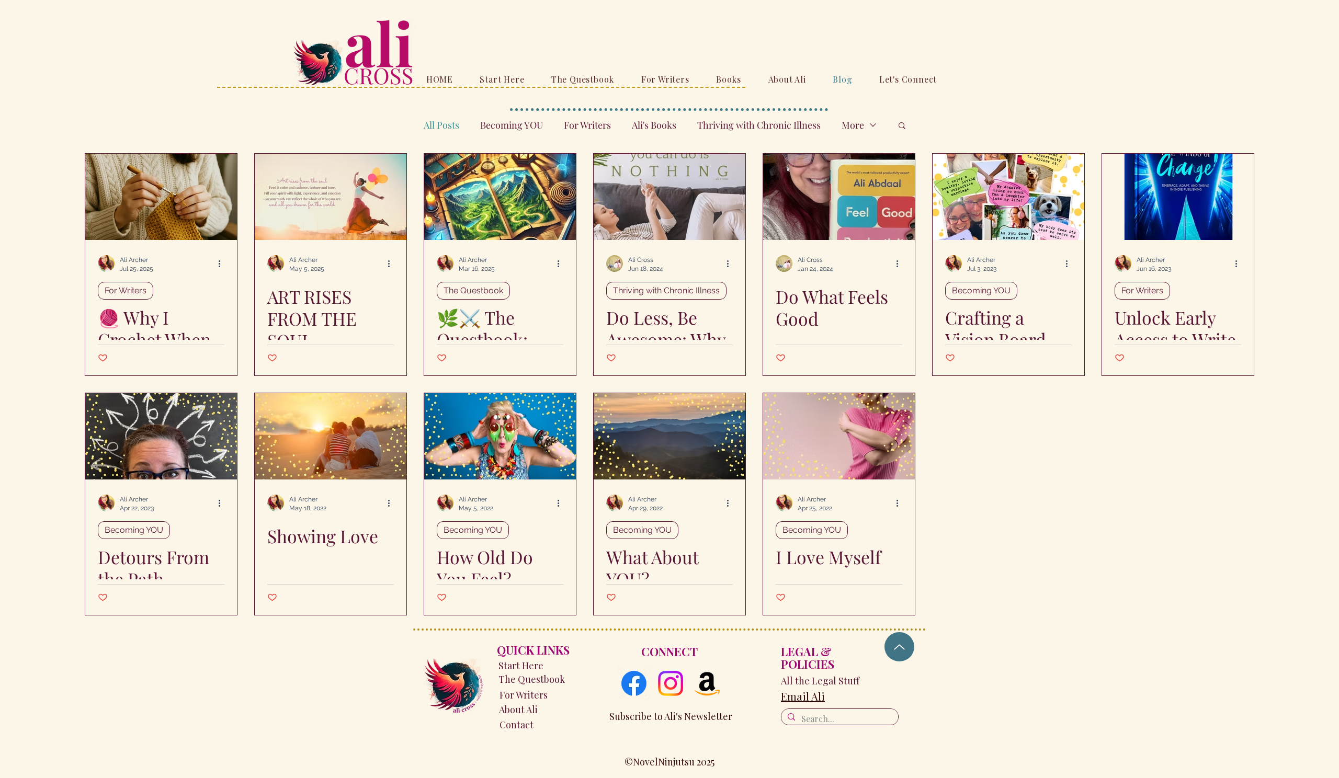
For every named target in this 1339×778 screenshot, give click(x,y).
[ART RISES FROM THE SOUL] (330, 197)
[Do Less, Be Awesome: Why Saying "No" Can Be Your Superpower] (669, 197)
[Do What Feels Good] (839, 197)
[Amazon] (707, 683)
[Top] (899, 646)
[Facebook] (634, 683)
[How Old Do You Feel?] (500, 436)
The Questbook (473, 290)
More (853, 125)
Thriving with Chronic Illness (759, 125)
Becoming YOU (511, 125)
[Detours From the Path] (161, 436)
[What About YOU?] (669, 436)
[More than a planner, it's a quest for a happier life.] (500, 197)
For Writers (587, 125)
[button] (902, 126)
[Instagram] (670, 683)
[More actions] (223, 263)
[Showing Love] (330, 436)
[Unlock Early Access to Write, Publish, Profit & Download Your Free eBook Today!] (1178, 197)
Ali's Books (654, 125)
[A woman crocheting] (161, 197)
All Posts (441, 125)
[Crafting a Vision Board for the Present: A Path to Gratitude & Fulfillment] (1008, 197)
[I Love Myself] (839, 436)
